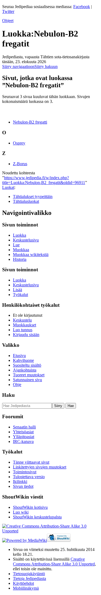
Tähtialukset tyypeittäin (33, 196)
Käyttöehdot (23, 583)
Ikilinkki (20, 481)
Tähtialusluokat (26, 201)
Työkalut (20, 294)
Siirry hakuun (46, 66)
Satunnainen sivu (27, 379)
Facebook (81, 6)
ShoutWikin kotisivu (30, 507)
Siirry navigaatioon (18, 66)
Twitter (8, 11)
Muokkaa (21, 249)
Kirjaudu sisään (26, 334)
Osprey (19, 143)
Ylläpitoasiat (23, 436)
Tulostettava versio (29, 476)
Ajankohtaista (24, 370)
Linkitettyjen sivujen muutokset (39, 467)
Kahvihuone (23, 360)
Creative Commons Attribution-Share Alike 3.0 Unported (54, 561)
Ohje (17, 384)
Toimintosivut (24, 472)
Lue (16, 245)
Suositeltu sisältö (27, 365)
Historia (19, 259)
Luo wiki (21, 512)
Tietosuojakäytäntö (29, 573)
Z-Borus (20, 163)
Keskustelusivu (26, 240)
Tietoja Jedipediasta (29, 578)
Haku (8, 395)
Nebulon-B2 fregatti (30, 122)
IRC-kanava (23, 441)
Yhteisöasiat (23, 432)
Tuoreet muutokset (28, 375)
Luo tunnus (22, 329)
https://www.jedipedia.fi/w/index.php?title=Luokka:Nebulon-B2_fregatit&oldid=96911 (43, 180)
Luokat (8, 187)
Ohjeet (7, 20)
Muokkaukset (24, 325)
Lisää (17, 289)
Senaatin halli (24, 427)
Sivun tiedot (23, 486)
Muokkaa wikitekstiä (30, 254)
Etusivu (19, 355)
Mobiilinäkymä (26, 588)
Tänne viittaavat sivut (31, 462)
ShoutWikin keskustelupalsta (37, 517)
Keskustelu (22, 320)
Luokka (19, 235)
